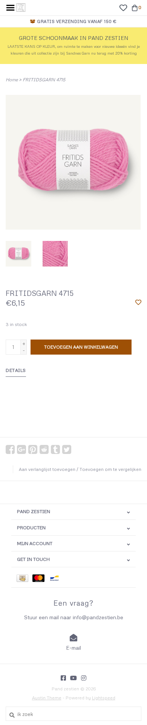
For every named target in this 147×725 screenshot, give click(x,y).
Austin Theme (46, 698)
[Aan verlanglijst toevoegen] (138, 303)
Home (12, 79)
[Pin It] (32, 449)
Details (16, 370)
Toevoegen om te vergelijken (110, 469)
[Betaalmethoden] (24, 577)
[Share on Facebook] (10, 449)
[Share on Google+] (21, 449)
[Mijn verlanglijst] (123, 7)
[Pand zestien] (21, 7)
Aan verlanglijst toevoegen (47, 469)
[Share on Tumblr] (55, 449)
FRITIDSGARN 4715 (44, 79)
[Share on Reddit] (44, 449)
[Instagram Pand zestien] (84, 678)
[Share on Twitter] (66, 449)
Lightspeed (103, 698)
